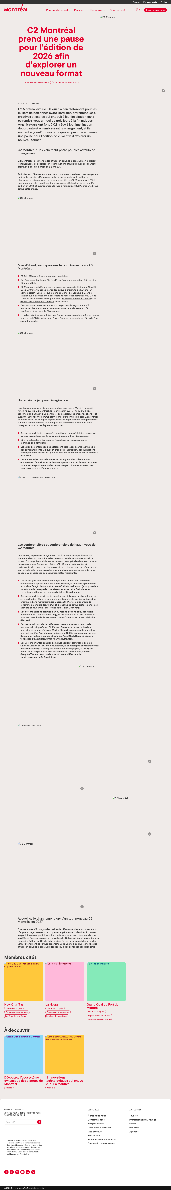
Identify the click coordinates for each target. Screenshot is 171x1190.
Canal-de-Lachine (71, 292)
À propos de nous (97, 1115)
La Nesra (41, 292)
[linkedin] (28, 1172)
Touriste (136, 2)
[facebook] (6, 1172)
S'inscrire (39, 1122)
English (164, 2)
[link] (155, 10)
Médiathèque (95, 1131)
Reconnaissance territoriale (102, 1139)
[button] (163, 90)
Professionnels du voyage (142, 1119)
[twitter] (17, 1172)
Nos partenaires (96, 1123)
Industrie (134, 1127)
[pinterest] (33, 1172)
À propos (134, 1131)
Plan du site (94, 1135)
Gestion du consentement (101, 1143)
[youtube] (22, 1172)
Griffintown (33, 289)
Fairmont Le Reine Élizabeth (76, 298)
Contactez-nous (96, 1119)
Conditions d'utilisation (100, 1127)
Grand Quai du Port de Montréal (37, 301)
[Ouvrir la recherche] (140, 10)
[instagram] (12, 1172)
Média (132, 1123)
